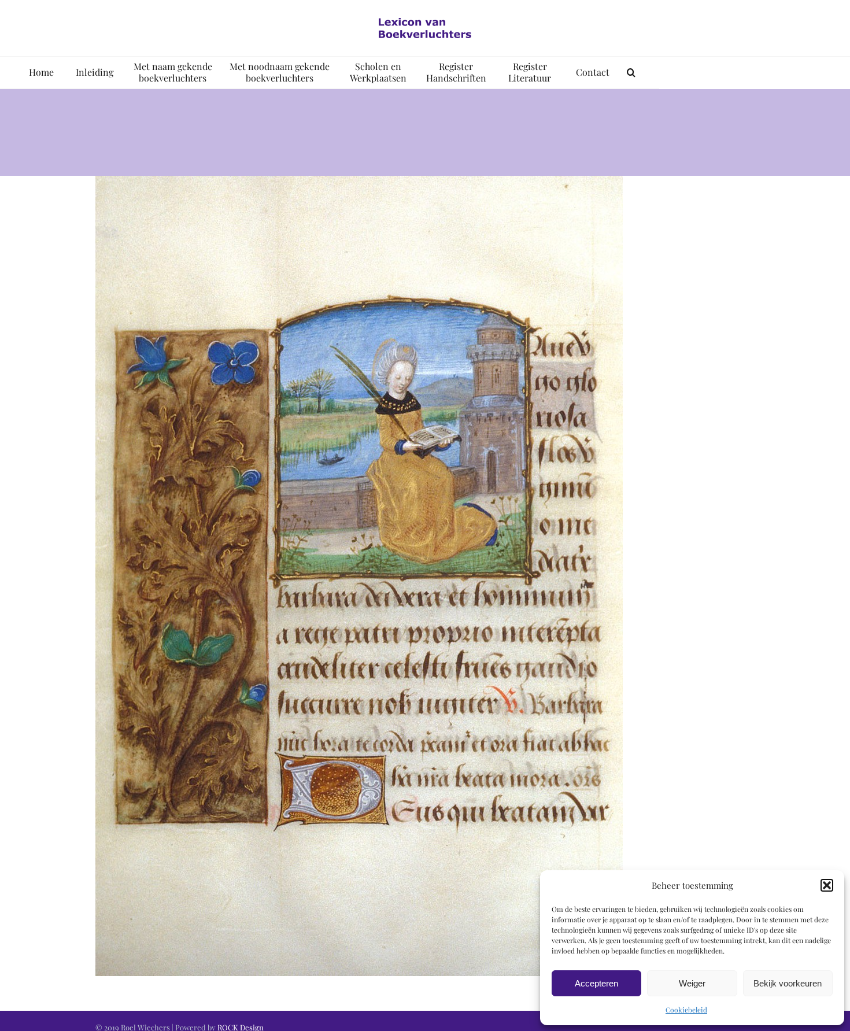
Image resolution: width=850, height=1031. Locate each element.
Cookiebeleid (686, 1009)
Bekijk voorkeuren (787, 983)
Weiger (692, 983)
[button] (827, 885)
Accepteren (596, 983)
